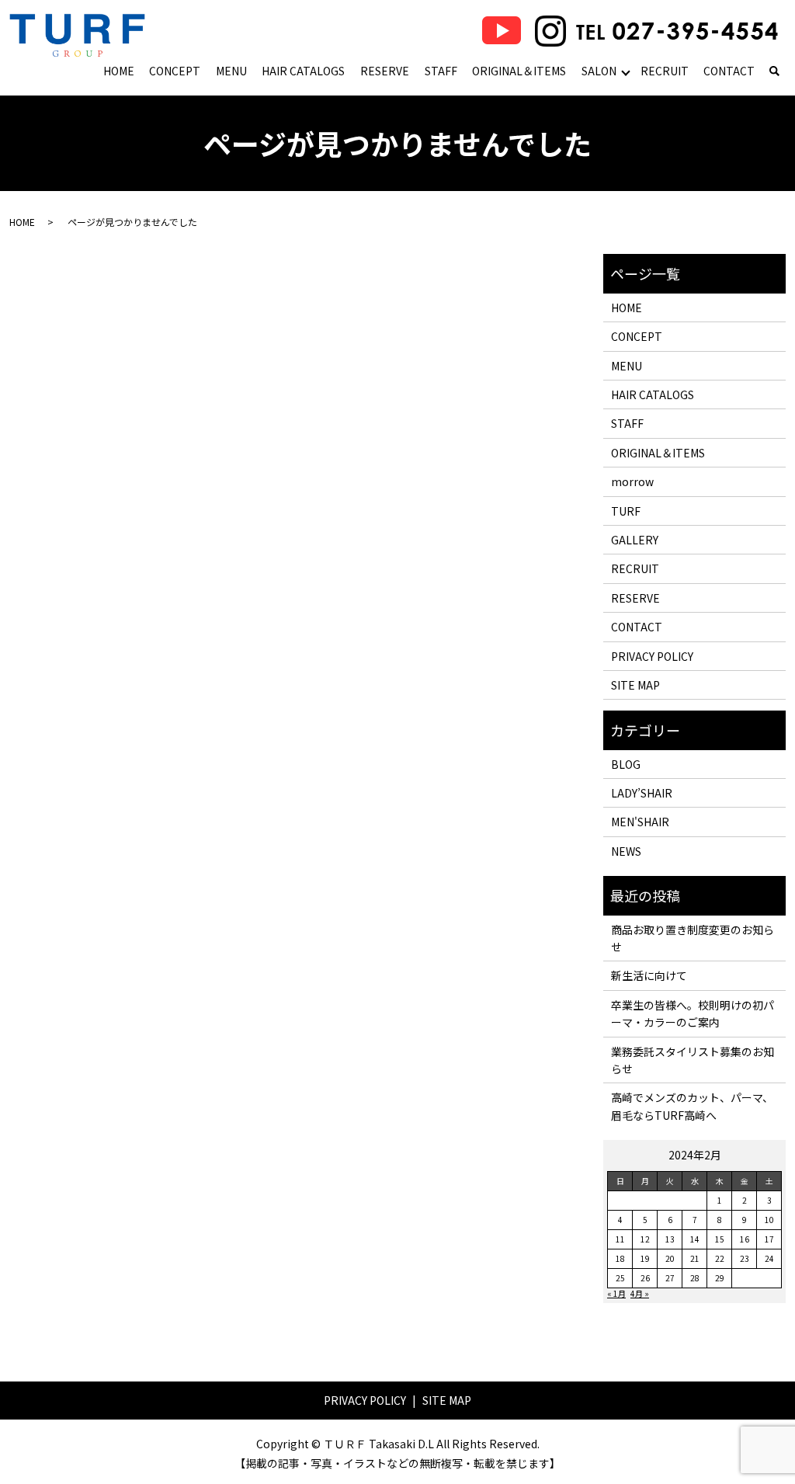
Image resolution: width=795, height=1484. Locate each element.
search (774, 72)
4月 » (639, 1293)
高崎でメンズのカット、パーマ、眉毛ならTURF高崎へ (692, 1106)
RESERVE (384, 70)
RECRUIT (665, 70)
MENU (231, 70)
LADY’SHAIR (641, 793)
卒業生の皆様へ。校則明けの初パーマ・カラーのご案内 (692, 1013)
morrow (632, 481)
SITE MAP (635, 685)
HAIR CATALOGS (303, 70)
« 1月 (616, 1293)
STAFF (441, 70)
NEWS (626, 851)
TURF (626, 511)
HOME (118, 70)
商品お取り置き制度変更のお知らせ (692, 938)
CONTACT (729, 70)
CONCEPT (174, 70)
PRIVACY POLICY (652, 656)
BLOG (626, 764)
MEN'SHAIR (640, 821)
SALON (598, 70)
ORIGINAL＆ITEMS (519, 70)
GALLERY (634, 539)
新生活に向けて (649, 975)
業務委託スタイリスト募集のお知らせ (692, 1060)
